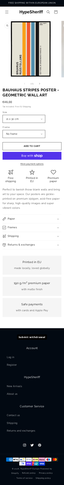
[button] (7, 12)
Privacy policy (46, 473)
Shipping (12, 423)
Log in (10, 357)
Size (5, 112)
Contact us (13, 415)
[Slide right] (39, 83)
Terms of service (24, 478)
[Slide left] (24, 83)
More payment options (32, 164)
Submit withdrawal (32, 337)
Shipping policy (43, 478)
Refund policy (29, 473)
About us (12, 394)
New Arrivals (14, 386)
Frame (6, 127)
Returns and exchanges (21, 430)
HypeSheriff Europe (30, 469)
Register (12, 364)
